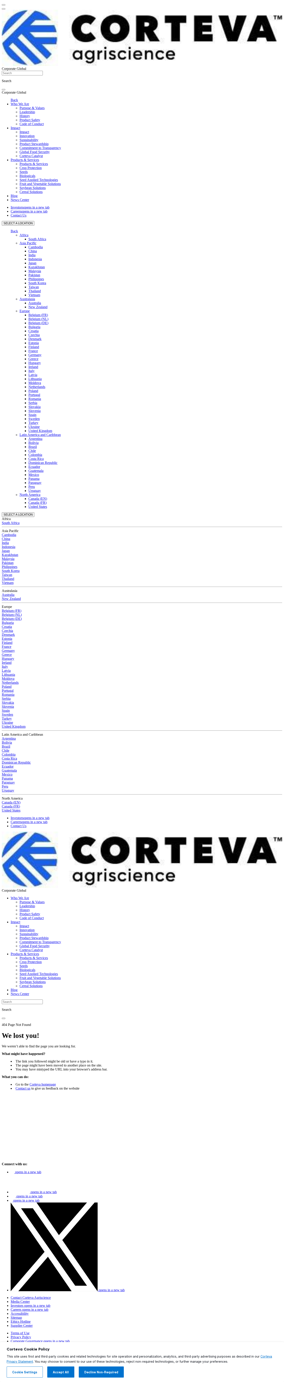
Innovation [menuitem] (27, 136)
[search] (3, 89)
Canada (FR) (37, 503)
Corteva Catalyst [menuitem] (31, 156)
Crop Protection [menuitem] (31, 168)
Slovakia (34, 407)
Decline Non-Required (101, 1372)
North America (30, 495)
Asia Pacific (28, 243)
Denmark (34, 339)
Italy (31, 371)
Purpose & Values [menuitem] (32, 108)
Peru (31, 487)
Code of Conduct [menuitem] (32, 124)
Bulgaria (34, 327)
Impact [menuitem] (15, 128)
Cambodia (35, 247)
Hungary (34, 363)
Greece (33, 359)
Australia (34, 303)
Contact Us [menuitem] (18, 215)
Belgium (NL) (38, 319)
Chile (32, 451)
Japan (32, 263)
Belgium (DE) (38, 323)
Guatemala (35, 471)
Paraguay (34, 483)
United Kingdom (40, 431)
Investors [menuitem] (30, 207)
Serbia (32, 403)
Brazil (32, 447)
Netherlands (36, 387)
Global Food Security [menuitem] (35, 152)
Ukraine (34, 427)
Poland (33, 391)
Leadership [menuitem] (27, 112)
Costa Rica (36, 459)
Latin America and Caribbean (40, 435)
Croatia (33, 331)
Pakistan (34, 275)
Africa (24, 235)
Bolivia (33, 443)
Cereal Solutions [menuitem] (31, 192)
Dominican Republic (42, 463)
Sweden (34, 419)
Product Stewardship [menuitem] (34, 144)
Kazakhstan (36, 267)
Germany (34, 355)
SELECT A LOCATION (18, 223)
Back (14, 100)
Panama (33, 479)
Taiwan (33, 287)
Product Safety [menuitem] (30, 120)
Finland (33, 347)
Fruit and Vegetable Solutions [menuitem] (40, 184)
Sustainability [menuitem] (29, 140)
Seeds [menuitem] (24, 172)
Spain (32, 415)
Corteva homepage (43, 1084)
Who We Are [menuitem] (20, 104)
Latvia (32, 375)
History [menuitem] (25, 116)
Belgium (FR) (38, 315)
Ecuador (34, 467)
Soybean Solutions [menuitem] (33, 188)
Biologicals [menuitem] (27, 176)
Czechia (34, 335)
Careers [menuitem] (29, 211)
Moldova (34, 383)
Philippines (36, 279)
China (32, 251)
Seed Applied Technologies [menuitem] (39, 180)
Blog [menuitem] (14, 196)
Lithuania (35, 379)
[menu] (3, 5)
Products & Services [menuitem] (25, 160)
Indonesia (35, 259)
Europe (25, 311)
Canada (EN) (37, 499)
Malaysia (34, 271)
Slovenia (34, 411)
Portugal (34, 395)
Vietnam (34, 295)
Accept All (61, 1372)
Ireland (33, 367)
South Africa (37, 239)
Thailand (34, 291)
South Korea (37, 283)
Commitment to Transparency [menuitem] (40, 148)
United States (37, 507)
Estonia (33, 343)
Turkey (33, 423)
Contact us (23, 1088)
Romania (34, 399)
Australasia (27, 299)
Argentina (35, 439)
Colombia (35, 455)
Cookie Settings (24, 1372)
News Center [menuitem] (20, 200)
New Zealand (37, 307)
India (32, 255)
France (33, 351)
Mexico (33, 475)
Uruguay (34, 491)
